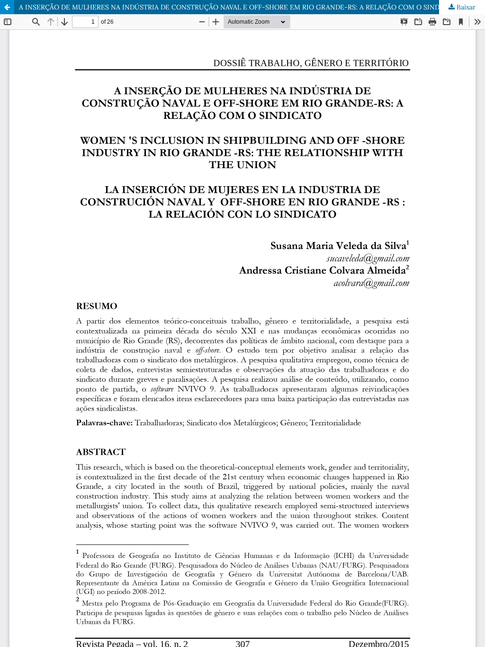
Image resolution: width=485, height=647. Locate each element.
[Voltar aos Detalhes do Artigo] (7, 7)
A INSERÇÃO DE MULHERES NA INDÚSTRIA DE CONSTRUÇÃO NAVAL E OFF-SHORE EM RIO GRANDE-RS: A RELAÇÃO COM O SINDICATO (239, 7)
